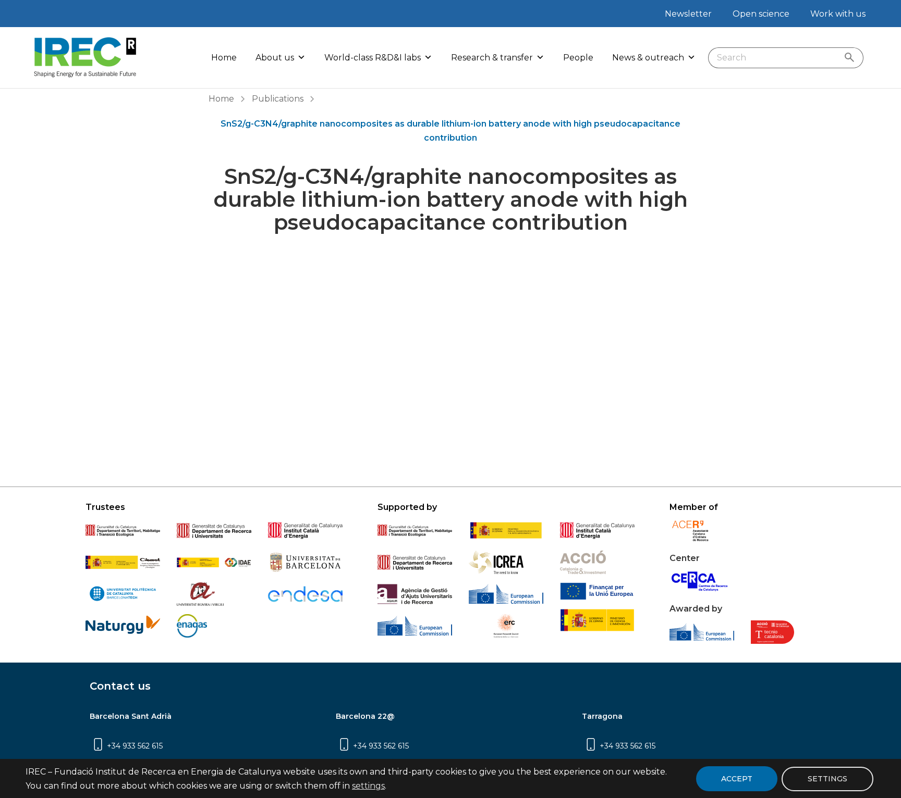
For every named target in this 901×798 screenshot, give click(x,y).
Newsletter (688, 14)
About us (274, 58)
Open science (761, 14)
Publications (277, 99)
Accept (736, 778)
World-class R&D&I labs (372, 58)
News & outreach (648, 58)
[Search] (851, 57)
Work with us (838, 14)
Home (224, 58)
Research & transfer (492, 58)
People (578, 58)
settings (368, 786)
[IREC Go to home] (85, 57)
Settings (827, 778)
